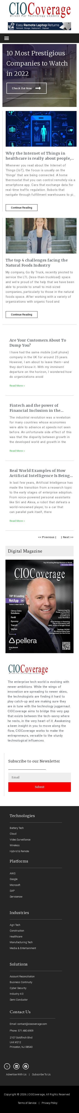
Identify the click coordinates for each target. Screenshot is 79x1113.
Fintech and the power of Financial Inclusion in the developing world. (35, 408)
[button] (7, 38)
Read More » (17, 385)
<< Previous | (47, 537)
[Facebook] (26, 1066)
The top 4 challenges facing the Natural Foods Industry (37, 263)
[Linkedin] (16, 1066)
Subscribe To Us (41, 1074)
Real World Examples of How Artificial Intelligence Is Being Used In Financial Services (40, 473)
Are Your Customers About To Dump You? (38, 343)
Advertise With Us (16, 1074)
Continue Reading (21, 207)
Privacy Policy (49, 1102)
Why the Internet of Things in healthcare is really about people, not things (38, 156)
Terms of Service (27, 1102)
